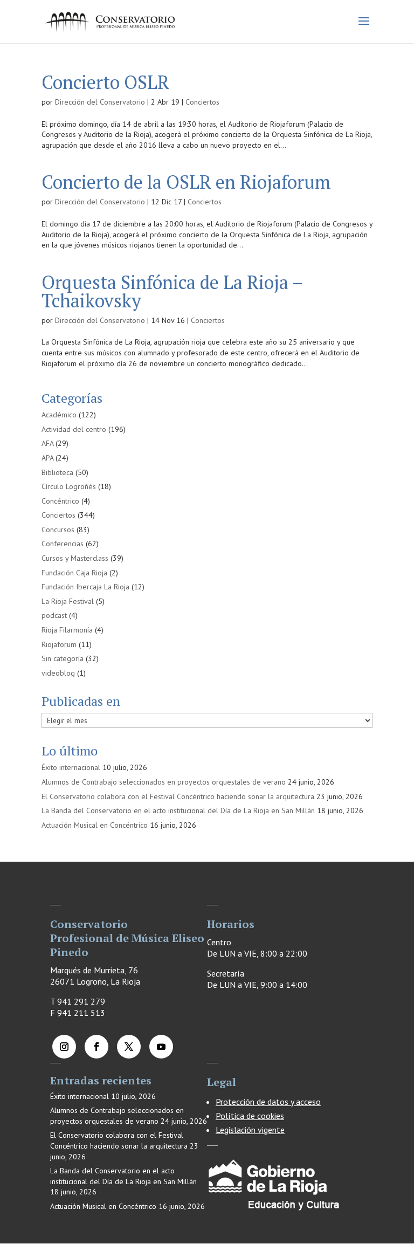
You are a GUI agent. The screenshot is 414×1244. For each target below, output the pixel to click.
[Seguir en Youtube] (161, 1047)
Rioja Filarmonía (67, 630)
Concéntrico (60, 501)
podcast (54, 615)
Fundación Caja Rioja (74, 573)
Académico (59, 415)
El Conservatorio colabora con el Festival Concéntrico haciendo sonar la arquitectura (178, 796)
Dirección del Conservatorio (100, 102)
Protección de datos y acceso (268, 1101)
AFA (47, 443)
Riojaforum (59, 644)
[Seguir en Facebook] (96, 1047)
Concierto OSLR (105, 82)
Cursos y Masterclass (75, 558)
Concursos (58, 529)
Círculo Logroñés (69, 486)
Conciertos (202, 102)
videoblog (58, 673)
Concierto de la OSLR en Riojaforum (186, 182)
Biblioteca (57, 472)
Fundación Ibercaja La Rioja (85, 587)
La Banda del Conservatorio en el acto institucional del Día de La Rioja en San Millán (178, 810)
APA (47, 458)
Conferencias (63, 543)
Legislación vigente (250, 1129)
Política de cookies (250, 1115)
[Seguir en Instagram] (64, 1047)
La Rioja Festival (68, 601)
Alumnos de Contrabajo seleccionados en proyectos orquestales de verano (164, 782)
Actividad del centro (74, 429)
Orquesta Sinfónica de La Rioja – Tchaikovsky (172, 291)
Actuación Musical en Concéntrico (95, 825)
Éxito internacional (71, 767)
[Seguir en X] (129, 1047)
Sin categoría (63, 658)
